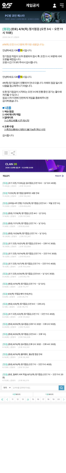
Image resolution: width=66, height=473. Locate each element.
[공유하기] (13, 153)
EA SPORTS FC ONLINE (7, 5)
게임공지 (32, 5)
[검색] (61, 387)
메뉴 (62, 5)
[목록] (6, 153)
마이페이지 (54, 6)
